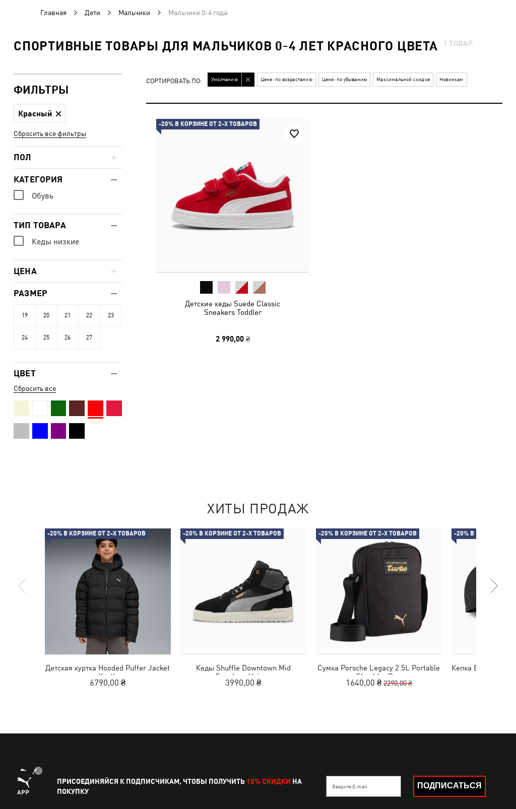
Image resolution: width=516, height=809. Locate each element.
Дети (92, 13)
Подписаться (449, 785)
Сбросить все (35, 388)
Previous (23, 586)
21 (67, 315)
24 (25, 337)
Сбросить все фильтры (50, 133)
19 (25, 315)
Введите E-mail (349, 786)
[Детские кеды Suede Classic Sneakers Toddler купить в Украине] (232, 195)
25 (46, 337)
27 (89, 337)
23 (111, 315)
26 (67, 337)
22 (89, 315)
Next (493, 586)
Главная (53, 13)
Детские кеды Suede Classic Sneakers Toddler (232, 307)
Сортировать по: (174, 81)
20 (46, 315)
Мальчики (134, 13)
